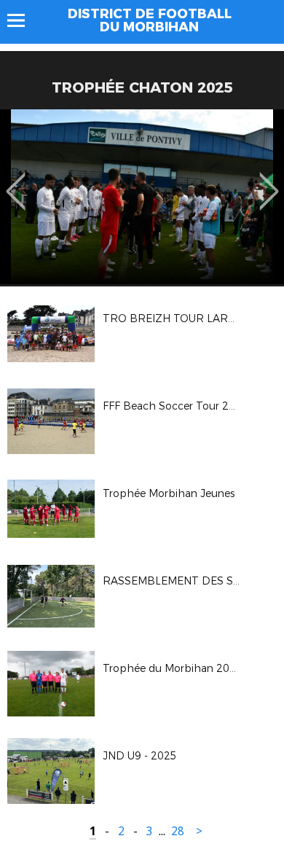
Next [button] (269, 180)
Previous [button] (15, 180)
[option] (142, 196)
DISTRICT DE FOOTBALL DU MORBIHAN (150, 20)
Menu (23, 20)
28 (177, 831)
